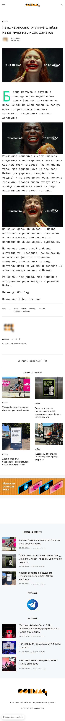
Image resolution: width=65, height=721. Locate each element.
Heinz (16, 309)
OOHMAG (17, 38)
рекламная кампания (22, 311)
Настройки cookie (13, 717)
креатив (32, 309)
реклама (42, 309)
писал (30, 276)
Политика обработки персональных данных (32, 702)
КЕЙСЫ (5, 22)
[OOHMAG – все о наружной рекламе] (32, 5)
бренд (23, 309)
